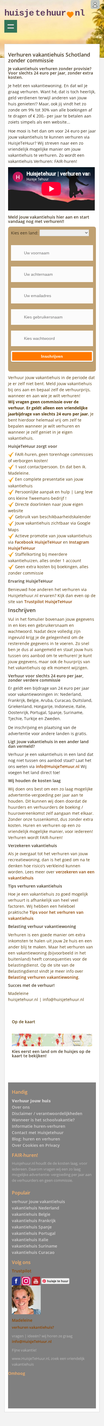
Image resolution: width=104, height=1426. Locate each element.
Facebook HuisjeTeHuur (38, 542)
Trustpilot (21, 1271)
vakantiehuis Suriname (34, 1246)
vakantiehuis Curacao (33, 1252)
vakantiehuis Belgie (31, 1214)
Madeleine (22, 1320)
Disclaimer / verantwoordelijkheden (47, 1113)
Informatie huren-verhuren (38, 1126)
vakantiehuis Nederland (35, 1208)
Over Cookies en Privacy (36, 1145)
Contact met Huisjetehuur (38, 1132)
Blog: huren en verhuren (36, 1139)
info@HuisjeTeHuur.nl (58, 766)
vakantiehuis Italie (30, 1239)
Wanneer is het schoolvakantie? (43, 1120)
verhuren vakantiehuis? (33, 1327)
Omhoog (16, 1373)
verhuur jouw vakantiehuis (38, 1201)
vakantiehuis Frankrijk (34, 1220)
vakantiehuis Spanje (32, 1227)
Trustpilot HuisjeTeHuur (48, 601)
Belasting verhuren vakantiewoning (43, 977)
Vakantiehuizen (10, 26)
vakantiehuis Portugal (33, 1233)
